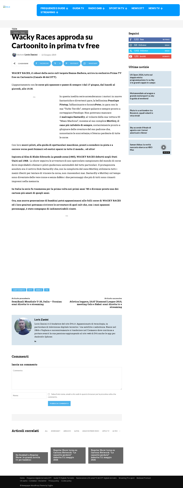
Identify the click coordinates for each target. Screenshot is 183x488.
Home (16, 32)
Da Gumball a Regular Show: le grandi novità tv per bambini (28, 457)
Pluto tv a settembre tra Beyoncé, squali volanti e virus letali (141, 113)
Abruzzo (67, 431)
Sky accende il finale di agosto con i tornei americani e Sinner (140, 130)
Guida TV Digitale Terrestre (64, 478)
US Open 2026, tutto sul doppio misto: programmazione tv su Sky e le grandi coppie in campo (142, 78)
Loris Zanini (31, 55)
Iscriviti (165, 56)
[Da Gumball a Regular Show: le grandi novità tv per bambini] (29, 448)
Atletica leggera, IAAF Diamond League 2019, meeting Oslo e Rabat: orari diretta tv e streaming (96, 304)
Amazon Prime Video (90, 431)
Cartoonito (19, 290)
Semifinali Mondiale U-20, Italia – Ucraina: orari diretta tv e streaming (37, 303)
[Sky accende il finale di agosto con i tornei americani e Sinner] (163, 130)
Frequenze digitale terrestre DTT (39, 478)
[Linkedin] (35, 340)
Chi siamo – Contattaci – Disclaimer (33, 481)
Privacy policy (54, 481)
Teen (22, 32)
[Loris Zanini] (14, 55)
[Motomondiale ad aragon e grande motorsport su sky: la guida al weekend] (163, 95)
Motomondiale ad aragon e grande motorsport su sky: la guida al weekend (142, 96)
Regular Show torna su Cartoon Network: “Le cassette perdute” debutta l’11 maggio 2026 (65, 455)
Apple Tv (105, 431)
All (46, 431)
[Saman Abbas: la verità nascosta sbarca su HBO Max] (163, 147)
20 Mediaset (55, 431)
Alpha (76, 431)
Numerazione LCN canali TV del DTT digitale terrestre (96, 478)
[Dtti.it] (20, 10)
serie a (39, 290)
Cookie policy (66, 481)
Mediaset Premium (144, 478)
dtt (30, 290)
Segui (167, 45)
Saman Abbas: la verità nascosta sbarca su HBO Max (141, 147)
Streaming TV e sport (127, 478)
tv (47, 290)
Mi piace (166, 39)
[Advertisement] (34, 117)
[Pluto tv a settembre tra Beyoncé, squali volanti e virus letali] (163, 113)
